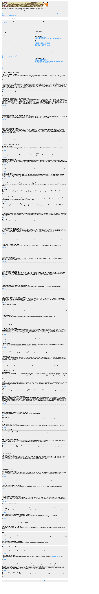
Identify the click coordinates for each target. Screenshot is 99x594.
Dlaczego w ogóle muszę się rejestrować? (8, 22)
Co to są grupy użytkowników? (40, 24)
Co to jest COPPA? (5, 23)
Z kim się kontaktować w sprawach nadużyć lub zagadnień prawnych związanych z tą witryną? (50, 61)
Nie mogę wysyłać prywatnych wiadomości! (42, 32)
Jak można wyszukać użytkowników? (41, 44)
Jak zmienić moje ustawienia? (7, 33)
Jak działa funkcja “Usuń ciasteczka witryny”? (9, 29)
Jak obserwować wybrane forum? (40, 50)
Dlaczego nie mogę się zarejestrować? (8, 24)
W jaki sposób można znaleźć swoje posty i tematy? (43, 45)
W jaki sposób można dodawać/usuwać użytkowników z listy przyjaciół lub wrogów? (48, 38)
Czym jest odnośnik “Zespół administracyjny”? (42, 28)
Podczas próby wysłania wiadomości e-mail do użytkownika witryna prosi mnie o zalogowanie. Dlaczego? (17, 42)
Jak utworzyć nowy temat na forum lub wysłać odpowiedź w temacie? (13, 46)
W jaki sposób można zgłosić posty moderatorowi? (10, 54)
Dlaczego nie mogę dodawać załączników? (9, 52)
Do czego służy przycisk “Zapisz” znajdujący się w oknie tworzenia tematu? (13, 55)
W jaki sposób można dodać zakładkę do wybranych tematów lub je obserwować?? (48, 49)
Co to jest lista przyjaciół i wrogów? (40, 37)
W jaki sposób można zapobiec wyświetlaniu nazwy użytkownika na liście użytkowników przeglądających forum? (16, 34)
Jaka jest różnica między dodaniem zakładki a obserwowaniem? (45, 48)
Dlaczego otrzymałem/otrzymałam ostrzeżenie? (9, 53)
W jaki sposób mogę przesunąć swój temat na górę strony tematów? (12, 57)
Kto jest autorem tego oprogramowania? (41, 59)
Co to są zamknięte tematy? (6, 67)
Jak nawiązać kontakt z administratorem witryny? (42, 62)
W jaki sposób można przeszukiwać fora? (41, 41)
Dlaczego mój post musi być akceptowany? (9, 56)
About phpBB (37, 551)
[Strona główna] (25, 4)
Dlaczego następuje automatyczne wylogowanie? (10, 28)
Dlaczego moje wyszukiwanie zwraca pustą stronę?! (43, 43)
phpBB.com (18, 176)
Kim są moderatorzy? (38, 23)
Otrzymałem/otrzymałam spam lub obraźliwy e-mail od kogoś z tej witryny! (46, 34)
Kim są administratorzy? (39, 22)
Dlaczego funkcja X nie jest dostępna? (41, 60)
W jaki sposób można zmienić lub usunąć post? (9, 47)
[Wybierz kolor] (65, 15)
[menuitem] (7, 14)
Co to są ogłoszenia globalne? (7, 64)
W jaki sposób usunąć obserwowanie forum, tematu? (43, 51)
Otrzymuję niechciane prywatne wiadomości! (42, 33)
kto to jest (25, 564)
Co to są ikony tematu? (5, 68)
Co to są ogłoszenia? (5, 65)
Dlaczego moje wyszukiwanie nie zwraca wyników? (43, 42)
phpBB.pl (7, 176)
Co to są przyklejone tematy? (6, 66)
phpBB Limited (31, 550)
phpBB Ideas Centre (55, 556)
